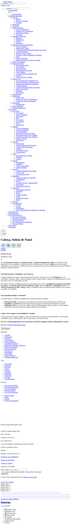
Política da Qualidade (18, 62)
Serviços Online (9, 395)
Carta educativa (20, 152)
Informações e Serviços (23, 186)
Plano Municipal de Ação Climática (26, 135)
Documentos (16, 103)
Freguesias (15, 26)
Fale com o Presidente (18, 217)
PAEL (18, 57)
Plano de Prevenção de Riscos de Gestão (28, 60)
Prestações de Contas (22, 48)
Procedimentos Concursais (24, 70)
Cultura (14, 154)
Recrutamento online (22, 65)
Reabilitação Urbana (22, 198)
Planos (18, 193)
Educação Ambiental (22, 130)
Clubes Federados (21, 167)
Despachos (19, 34)
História (18, 19)
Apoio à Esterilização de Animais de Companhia (30, 210)
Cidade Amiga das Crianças (24, 147)
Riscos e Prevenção (22, 89)
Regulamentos (20, 104)
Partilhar (3, 248)
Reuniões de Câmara (22, 33)
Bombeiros (19, 91)
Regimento (19, 43)
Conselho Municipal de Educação (26, 145)
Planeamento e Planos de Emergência (27, 84)
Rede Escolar (20, 144)
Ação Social (15, 111)
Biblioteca (19, 157)
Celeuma (11, 482)
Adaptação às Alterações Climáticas (26, 137)
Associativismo (16, 94)
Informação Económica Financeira (22, 45)
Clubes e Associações (22, 166)
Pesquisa (5, 3)
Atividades (19, 164)
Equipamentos (20, 162)
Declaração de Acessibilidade (9, 457)
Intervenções (20, 92)
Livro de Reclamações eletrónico (22, 222)
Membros (19, 38)
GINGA (18, 181)
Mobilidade (15, 176)
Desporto (15, 161)
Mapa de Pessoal (21, 69)
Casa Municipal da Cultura (24, 155)
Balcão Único (20, 98)
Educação (15, 142)
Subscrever (5, 474)
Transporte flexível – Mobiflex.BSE (26, 183)
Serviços (18, 207)
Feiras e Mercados (17, 106)
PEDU (18, 200)
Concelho (15, 17)
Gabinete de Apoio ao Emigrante (26, 101)
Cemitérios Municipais (19, 108)
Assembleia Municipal (19, 36)
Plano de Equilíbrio (22, 58)
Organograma (20, 67)
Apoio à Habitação (21, 115)
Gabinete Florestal (21, 86)
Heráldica (19, 23)
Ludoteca (19, 149)
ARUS (18, 196)
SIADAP (19, 75)
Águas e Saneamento (22, 128)
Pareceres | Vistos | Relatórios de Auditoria (28, 55)
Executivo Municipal (22, 29)
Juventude (15, 169)
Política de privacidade (7, 460)
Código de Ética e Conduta (24, 77)
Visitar (6, 397)
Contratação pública (22, 52)
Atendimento (16, 96)
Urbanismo (15, 188)
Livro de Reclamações (11, 392)
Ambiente (15, 126)
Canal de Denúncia (18, 220)
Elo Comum (19, 120)
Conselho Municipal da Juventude (26, 171)
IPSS (17, 118)
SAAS (18, 123)
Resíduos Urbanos (21, 138)
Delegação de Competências (24, 31)
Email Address (5, 470)
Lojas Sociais (20, 121)
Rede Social (19, 116)
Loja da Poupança (21, 132)
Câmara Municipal (17, 28)
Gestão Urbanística (21, 195)
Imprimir (7, 328)
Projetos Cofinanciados (11, 400)
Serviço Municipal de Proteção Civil (27, 80)
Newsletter (19, 191)
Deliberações (20, 40)
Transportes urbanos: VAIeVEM (25, 178)
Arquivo (18, 159)
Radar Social (20, 125)
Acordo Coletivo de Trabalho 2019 (26, 74)
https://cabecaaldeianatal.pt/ (17, 325)
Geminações (16, 24)
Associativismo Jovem (22, 174)
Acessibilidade (20, 179)
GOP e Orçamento (21, 46)
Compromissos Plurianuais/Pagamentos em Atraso (31, 50)
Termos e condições (7, 463)
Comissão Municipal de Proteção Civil (27, 82)
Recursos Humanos (18, 63)
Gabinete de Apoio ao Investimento (26, 99)
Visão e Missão (20, 72)
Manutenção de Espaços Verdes (25, 133)
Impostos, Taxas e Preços (23, 53)
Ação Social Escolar (22, 150)
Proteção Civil (16, 79)
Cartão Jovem (20, 172)
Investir (7, 399)
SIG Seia (15, 201)
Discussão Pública (17, 224)
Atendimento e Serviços (23, 190)
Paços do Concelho (22, 21)
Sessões (18, 41)
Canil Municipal (17, 203)
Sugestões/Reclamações (19, 218)
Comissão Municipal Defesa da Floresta (28, 87)
